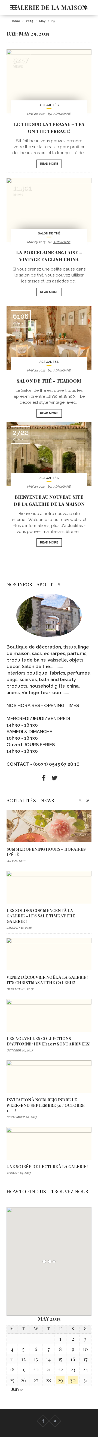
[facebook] (43, 778)
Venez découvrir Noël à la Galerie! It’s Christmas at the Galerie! (47, 979)
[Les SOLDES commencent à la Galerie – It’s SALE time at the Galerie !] (49, 887)
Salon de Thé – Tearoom (49, 381)
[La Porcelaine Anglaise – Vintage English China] (49, 210)
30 (73, 1380)
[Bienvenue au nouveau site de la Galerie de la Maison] (49, 454)
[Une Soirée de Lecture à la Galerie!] (49, 1143)
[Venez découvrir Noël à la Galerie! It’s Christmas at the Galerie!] (49, 954)
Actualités (49, 105)
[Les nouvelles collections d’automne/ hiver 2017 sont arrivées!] (49, 1015)
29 (60, 1380)
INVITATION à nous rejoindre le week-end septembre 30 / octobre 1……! (46, 1105)
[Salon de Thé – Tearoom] (49, 338)
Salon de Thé (49, 233)
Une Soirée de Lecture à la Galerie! (47, 1166)
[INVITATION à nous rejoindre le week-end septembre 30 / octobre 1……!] (49, 1076)
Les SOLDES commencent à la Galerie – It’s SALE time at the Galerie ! (41, 916)
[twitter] (54, 778)
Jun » (17, 1389)
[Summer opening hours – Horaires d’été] (49, 826)
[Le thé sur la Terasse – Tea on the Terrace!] (49, 81)
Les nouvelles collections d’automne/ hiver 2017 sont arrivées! (48, 1041)
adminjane (62, 114)
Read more (49, 164)
